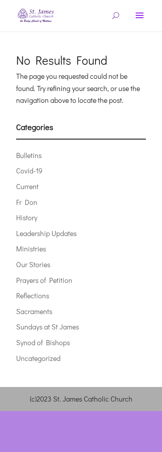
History (26, 217)
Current (27, 186)
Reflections (32, 295)
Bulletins (29, 155)
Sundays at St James (47, 326)
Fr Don (26, 202)
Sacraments (34, 311)
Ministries (31, 248)
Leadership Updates (46, 233)
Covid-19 (29, 170)
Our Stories (33, 264)
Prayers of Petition (44, 280)
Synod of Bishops (43, 342)
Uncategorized (38, 358)
